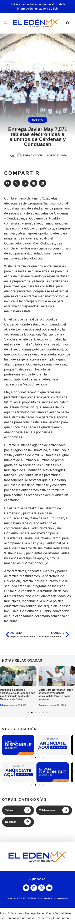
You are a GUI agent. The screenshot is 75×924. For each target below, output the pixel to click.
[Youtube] (49, 887)
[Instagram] (33, 887)
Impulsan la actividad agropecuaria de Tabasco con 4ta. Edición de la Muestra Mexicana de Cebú (17, 694)
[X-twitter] (41, 887)
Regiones (37, 119)
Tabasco (4, 705)
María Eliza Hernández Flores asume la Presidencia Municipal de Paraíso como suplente (56, 694)
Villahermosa (47, 810)
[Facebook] (26, 887)
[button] (7, 183)
